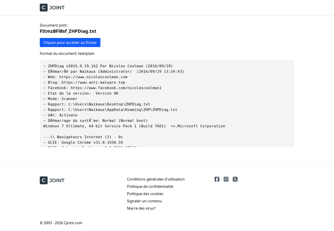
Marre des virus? (141, 208)
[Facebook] (217, 179)
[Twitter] (235, 179)
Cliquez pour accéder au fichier (70, 42)
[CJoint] (52, 180)
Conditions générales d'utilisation (156, 179)
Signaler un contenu (144, 200)
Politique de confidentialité (150, 186)
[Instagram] (226, 179)
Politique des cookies (145, 193)
